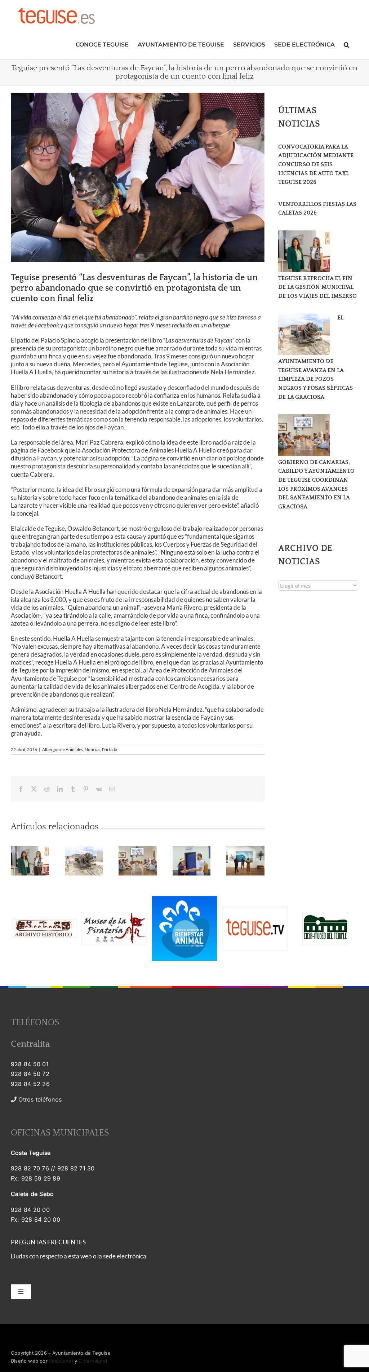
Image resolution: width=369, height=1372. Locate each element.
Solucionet (61, 1361)
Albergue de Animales (62, 749)
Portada (109, 749)
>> (44, 1099)
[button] (346, 43)
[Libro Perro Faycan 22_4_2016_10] (137, 177)
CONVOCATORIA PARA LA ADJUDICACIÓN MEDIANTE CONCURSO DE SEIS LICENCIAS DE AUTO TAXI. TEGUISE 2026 (316, 165)
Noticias (92, 749)
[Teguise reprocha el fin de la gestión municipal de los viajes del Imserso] (304, 251)
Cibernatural (93, 1361)
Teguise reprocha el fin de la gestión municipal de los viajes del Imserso (317, 287)
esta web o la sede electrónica (107, 1256)
